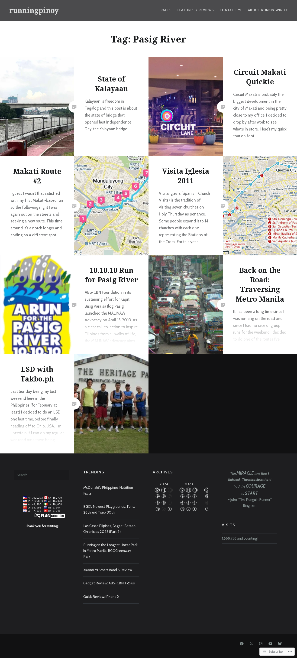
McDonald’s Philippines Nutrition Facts (108, 490)
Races (166, 10)
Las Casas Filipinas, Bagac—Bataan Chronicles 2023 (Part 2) (109, 529)
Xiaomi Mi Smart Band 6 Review (107, 570)
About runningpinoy (268, 10)
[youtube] (270, 643)
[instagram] (260, 643)
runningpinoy (34, 10)
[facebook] (241, 643)
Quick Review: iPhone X (101, 596)
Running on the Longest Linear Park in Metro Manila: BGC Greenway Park (110, 551)
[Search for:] (42, 475)
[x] (251, 643)
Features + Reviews (196, 10)
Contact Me (231, 10)
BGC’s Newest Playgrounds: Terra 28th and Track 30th (109, 509)
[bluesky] (280, 643)
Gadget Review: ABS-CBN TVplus (109, 583)
